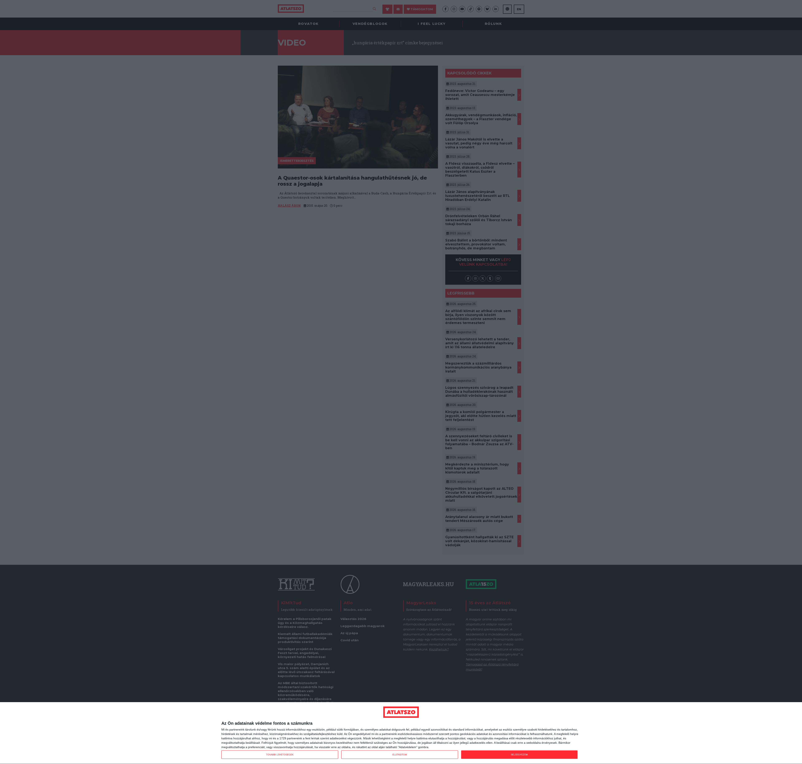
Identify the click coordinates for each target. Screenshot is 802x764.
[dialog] (401, 733)
